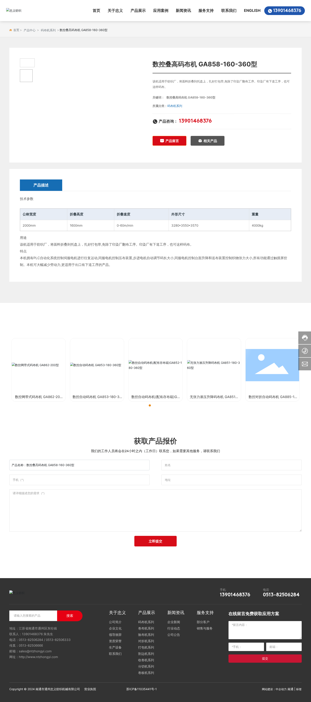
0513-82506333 (58, 640)
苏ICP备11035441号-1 (141, 689)
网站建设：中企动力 (274, 689)
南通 (290, 689)
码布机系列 (48, 30)
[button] (146, 405)
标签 (299, 689)
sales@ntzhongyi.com (35, 651)
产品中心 (30, 30)
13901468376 (287, 11)
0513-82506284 (281, 595)
